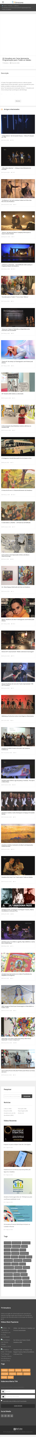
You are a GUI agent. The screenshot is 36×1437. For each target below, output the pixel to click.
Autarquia (27, 1374)
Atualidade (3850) (8, 1115)
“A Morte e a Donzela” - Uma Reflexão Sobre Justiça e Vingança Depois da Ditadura (17, 265)
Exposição (5, 1374)
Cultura (16, 5)
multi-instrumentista (10, 1271)
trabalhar (26, 1278)
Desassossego (9, 1267)
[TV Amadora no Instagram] (8, 1415)
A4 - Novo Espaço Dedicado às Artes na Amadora (16, 587)
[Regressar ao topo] (30, 1425)
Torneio (20, 1374)
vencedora (27, 1281)
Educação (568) (22, 1108)
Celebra (11, 1370)
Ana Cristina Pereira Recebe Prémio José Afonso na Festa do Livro (18, 1071)
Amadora (7, 1253)
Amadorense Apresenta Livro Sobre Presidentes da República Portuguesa (17, 974)
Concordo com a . (15, 1401)
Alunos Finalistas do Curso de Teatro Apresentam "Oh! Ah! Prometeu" (17, 684)
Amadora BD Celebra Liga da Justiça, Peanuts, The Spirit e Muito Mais (18, 781)
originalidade (22, 1271)
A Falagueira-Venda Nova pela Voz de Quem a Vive (16, 458)
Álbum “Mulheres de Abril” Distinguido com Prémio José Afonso (18, 620)
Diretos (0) (21, 1113)
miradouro (8, 1246)
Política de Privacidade (19, 1401)
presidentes (8, 1285)
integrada (26, 1267)
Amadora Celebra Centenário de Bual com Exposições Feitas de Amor (17, 845)
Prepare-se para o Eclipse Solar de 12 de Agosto (17, 1144)
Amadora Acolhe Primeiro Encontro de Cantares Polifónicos (16, 748)
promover (7, 1243)
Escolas (10, 1377)
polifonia (24, 1246)
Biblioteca (14, 1257)
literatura (19, 1281)
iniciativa (16, 1274)
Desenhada (27, 1260)
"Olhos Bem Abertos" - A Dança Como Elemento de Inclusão (16, 168)
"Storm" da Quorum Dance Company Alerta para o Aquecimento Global (16, 233)
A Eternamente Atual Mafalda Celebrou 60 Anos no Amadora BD (16, 426)
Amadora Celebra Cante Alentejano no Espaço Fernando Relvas (18, 813)
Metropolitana (16, 1243)
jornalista (7, 1264)
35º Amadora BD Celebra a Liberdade (12, 394)
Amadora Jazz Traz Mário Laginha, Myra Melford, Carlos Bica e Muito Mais (18, 942)
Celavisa (7, 1250)
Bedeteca (22, 1257)
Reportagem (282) (23, 1111)
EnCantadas (16, 1246)
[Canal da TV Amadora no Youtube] (11, 1415)
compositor (17, 1278)
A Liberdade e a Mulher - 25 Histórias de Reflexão (16, 522)
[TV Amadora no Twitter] (5, 1415)
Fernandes (26, 1285)
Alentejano (18, 1267)
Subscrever (18, 1406)
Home (5, 5)
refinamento (8, 1274)
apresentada (8, 1278)
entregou (22, 1264)
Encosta (4, 1377)
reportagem (26, 1243)
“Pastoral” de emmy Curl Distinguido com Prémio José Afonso (17, 362)
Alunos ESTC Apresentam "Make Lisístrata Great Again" (18, 651)
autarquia (15, 1264)
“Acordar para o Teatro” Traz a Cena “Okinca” (15, 297)
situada (29, 1257)
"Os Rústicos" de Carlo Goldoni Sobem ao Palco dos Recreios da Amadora (16, 200)
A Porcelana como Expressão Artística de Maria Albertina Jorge (15, 555)
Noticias (10, 5)
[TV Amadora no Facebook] (2, 1415)
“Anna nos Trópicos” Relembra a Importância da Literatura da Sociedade (16, 329)
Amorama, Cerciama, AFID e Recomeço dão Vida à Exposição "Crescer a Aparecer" (16, 1039)
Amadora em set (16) (9, 1113)
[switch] (1, 1400)
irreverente (15, 1253)
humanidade (18, 1260)
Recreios (22, 1250)
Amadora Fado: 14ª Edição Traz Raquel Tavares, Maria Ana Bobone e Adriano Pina (18, 910)
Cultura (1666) (7, 1108)
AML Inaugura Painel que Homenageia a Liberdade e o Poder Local (18, 1006)
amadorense (17, 1285)
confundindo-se (9, 1281)
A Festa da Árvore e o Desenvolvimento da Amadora (17, 490)
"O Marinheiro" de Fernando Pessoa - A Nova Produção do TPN (18, 136)
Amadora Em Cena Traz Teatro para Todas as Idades (17, 877)
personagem (24, 1253)
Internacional (8, 1260)
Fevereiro (24, 1274)
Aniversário (26, 1370)
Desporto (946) (8, 1111)
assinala (7, 1257)
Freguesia (12, 1374)
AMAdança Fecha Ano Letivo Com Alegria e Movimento (18, 716)
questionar (15, 1250)
